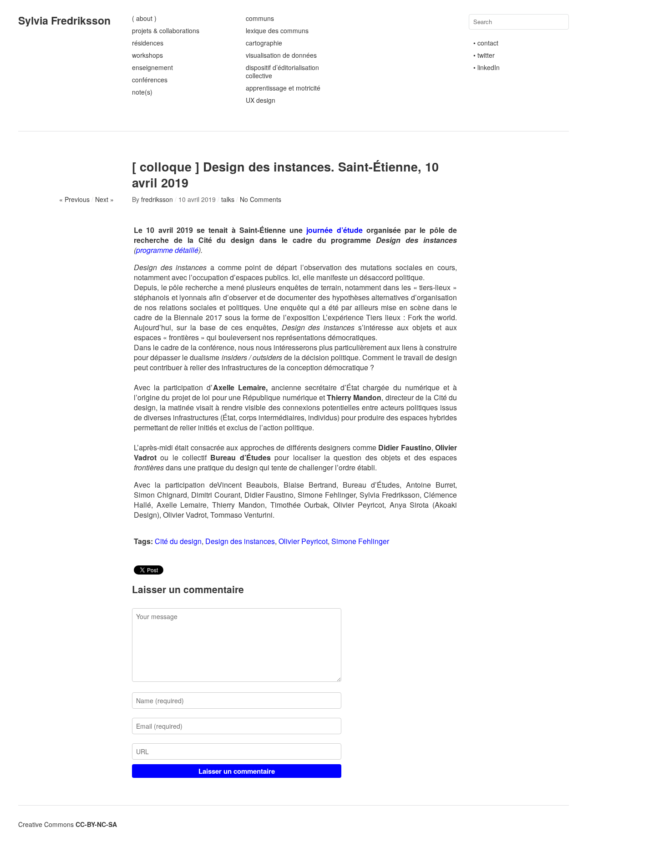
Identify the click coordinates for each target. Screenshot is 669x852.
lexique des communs (277, 30)
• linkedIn (486, 67)
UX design (260, 100)
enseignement (152, 67)
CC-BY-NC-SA (96, 824)
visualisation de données (281, 55)
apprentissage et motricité (283, 87)
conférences (149, 79)
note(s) (142, 91)
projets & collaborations (165, 30)
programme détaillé (167, 250)
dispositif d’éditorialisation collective (282, 71)
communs (260, 18)
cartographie (264, 42)
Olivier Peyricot (303, 541)
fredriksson (157, 199)
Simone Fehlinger (360, 541)
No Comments (260, 199)
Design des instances (240, 541)
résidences (147, 42)
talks (227, 199)
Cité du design (178, 541)
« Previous (74, 199)
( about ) (144, 18)
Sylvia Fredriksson (64, 20)
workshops (147, 55)
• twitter (484, 55)
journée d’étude (334, 230)
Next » (104, 199)
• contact (485, 42)
